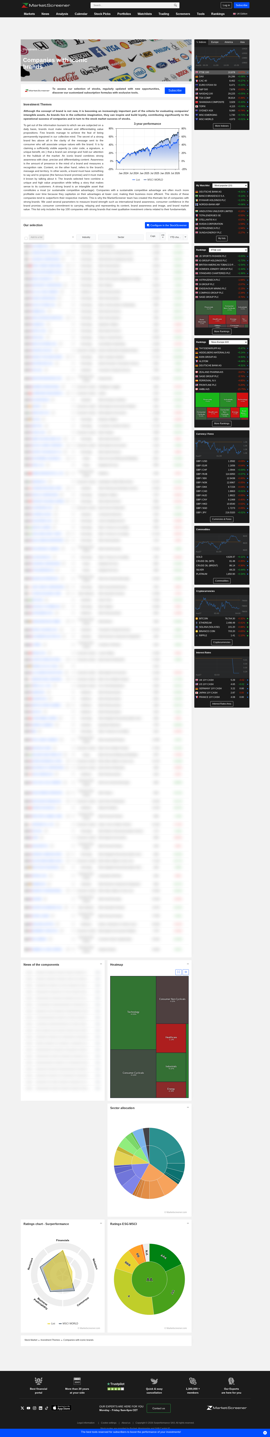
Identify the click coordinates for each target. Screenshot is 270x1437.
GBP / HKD (201, 504)
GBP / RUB (201, 474)
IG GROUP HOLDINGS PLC (213, 260)
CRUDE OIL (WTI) (205, 561)
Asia (242, 42)
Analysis (62, 13)
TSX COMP (204, 98)
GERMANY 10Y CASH (210, 688)
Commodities (203, 529)
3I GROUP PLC (207, 284)
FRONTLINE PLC (208, 385)
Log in (226, 5)
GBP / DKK (201, 487)
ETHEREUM (205, 623)
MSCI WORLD (206, 119)
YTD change (176, 237)
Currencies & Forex (221, 519)
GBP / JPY (201, 512)
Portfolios (124, 13)
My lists (222, 238)
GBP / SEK (201, 478)
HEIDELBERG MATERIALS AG (214, 352)
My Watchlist (203, 185)
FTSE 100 (204, 72)
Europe (215, 42)
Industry (86, 237)
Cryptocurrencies (205, 591)
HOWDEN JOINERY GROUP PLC (216, 269)
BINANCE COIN (207, 631)
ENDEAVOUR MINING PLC (212, 288)
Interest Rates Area (221, 703)
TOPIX (202, 106)
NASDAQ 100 (206, 93)
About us (126, 1423)
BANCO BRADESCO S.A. (212, 196)
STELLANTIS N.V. (208, 219)
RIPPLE (203, 635)
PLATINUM (201, 574)
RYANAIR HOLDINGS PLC (212, 200)
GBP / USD (201, 461)
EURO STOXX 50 (208, 85)
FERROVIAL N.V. (207, 380)
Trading (164, 13)
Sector (121, 237)
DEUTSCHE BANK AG (210, 191)
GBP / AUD (201, 495)
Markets (29, 13)
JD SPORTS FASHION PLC (212, 256)
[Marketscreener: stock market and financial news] (46, 5)
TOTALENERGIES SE (210, 215)
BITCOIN (203, 618)
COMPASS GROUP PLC (211, 293)
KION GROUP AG (208, 357)
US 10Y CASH (206, 684)
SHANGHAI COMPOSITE (211, 102)
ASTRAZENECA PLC (209, 228)
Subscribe (241, 5)
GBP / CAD (201, 491)
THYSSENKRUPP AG (210, 348)
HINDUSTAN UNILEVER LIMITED (216, 211)
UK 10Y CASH (206, 680)
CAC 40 (203, 81)
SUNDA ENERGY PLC (210, 232)
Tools (201, 13)
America (229, 42)
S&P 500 (203, 89)
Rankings (218, 13)
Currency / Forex (205, 434)
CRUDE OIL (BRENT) (207, 565)
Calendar (81, 13)
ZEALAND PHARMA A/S (211, 372)
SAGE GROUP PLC (209, 297)
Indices (202, 42)
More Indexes (222, 126)
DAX (201, 76)
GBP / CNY (201, 499)
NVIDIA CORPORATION (211, 224)
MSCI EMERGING (208, 115)
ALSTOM (203, 361)
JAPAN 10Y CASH (208, 692)
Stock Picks (102, 13)
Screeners (183, 13)
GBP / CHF (201, 470)
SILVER (200, 570)
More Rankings (221, 331)
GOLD (199, 557)
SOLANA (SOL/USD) (209, 627)
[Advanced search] (175, 5)
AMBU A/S (204, 389)
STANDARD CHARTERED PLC (215, 273)
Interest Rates (203, 652)
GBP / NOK (201, 482)
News (45, 13)
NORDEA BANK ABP (209, 204)
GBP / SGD (201, 508)
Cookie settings (108, 1423)
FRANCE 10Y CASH (209, 697)
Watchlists (145, 13)
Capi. (153, 236)
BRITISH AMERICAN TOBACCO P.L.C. (217, 265)
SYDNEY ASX (206, 110)
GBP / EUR (201, 465)
